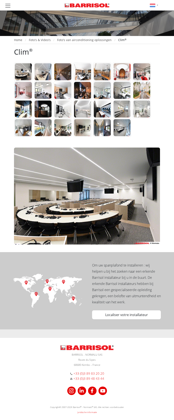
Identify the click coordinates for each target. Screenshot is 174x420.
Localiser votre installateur (126, 314)
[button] (154, 5)
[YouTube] (102, 390)
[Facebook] (93, 390)
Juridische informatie (87, 412)
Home (18, 40)
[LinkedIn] (82, 390)
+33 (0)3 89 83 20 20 (88, 373)
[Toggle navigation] (8, 6)
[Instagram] (72, 390)
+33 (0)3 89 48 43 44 (88, 378)
